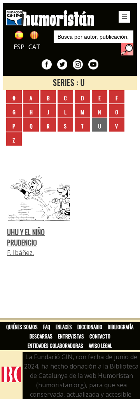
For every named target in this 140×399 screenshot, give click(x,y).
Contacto (99, 336)
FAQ (46, 327)
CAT (34, 47)
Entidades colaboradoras (55, 345)
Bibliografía (120, 327)
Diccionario (89, 327)
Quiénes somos (22, 327)
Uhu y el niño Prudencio (26, 237)
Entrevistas (71, 336)
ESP (19, 47)
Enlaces (64, 327)
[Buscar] (127, 49)
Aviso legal (100, 345)
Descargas (41, 336)
